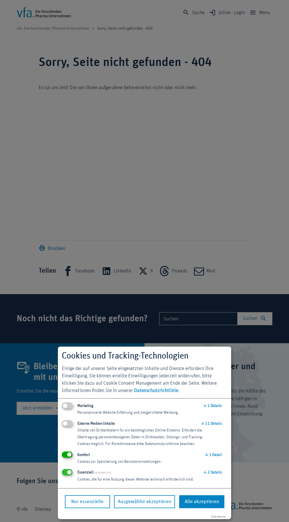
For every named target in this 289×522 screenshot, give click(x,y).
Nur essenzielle (87, 501)
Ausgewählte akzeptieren (144, 501)
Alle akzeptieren (202, 501)
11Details (211, 424)
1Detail (213, 455)
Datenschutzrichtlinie (156, 390)
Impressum (218, 516)
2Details (212, 406)
